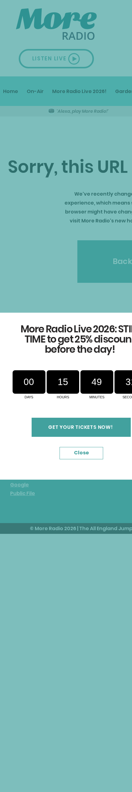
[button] (81, 453)
